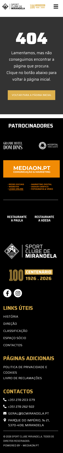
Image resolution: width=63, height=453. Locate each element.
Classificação (15, 330)
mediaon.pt (31, 445)
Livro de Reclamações (22, 378)
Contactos (12, 345)
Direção (10, 323)
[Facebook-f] (7, 293)
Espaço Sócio (14, 338)
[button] (56, 6)
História (10, 316)
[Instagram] (18, 293)
